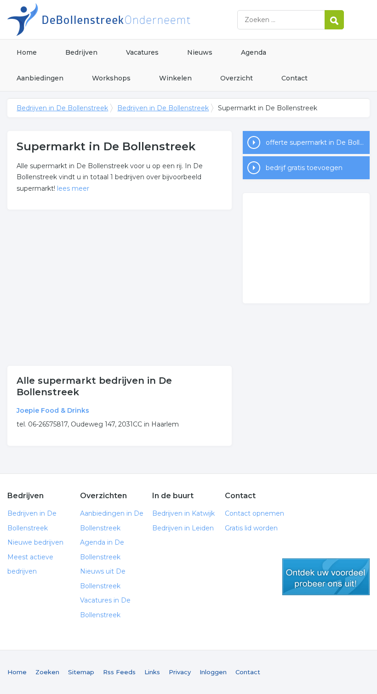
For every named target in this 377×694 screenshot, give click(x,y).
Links (152, 672)
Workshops (111, 78)
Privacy (180, 672)
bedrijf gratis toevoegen (304, 168)
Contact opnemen (254, 513)
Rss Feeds (119, 672)
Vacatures (142, 52)
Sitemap (81, 672)
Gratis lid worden (251, 528)
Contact (294, 78)
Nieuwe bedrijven (35, 542)
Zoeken (47, 672)
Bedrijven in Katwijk (183, 513)
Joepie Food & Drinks (53, 410)
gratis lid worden (326, 576)
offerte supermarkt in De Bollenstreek (318, 142)
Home (27, 52)
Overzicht (236, 78)
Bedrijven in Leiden (183, 528)
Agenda (253, 52)
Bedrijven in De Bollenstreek (122, 19)
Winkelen (175, 78)
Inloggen (213, 672)
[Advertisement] (119, 287)
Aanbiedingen (40, 78)
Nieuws (199, 52)
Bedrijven (81, 52)
